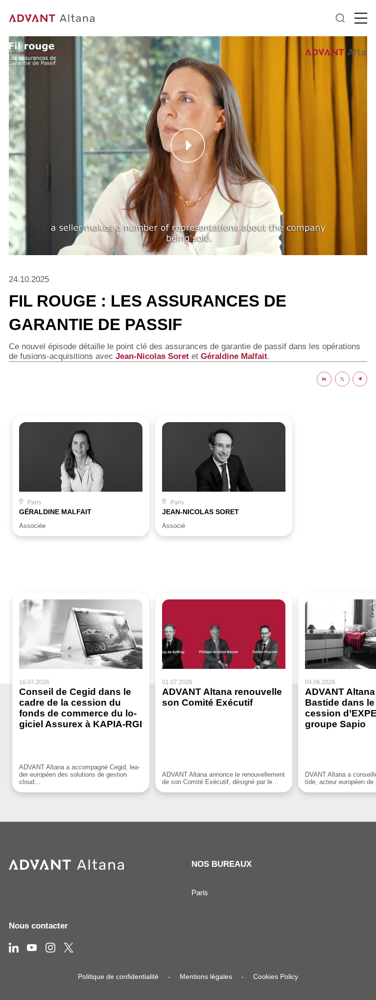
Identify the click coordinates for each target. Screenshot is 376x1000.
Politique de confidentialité (118, 976)
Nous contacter (38, 925)
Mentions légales (206, 976)
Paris (199, 892)
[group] (80, 475)
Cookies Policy (275, 976)
